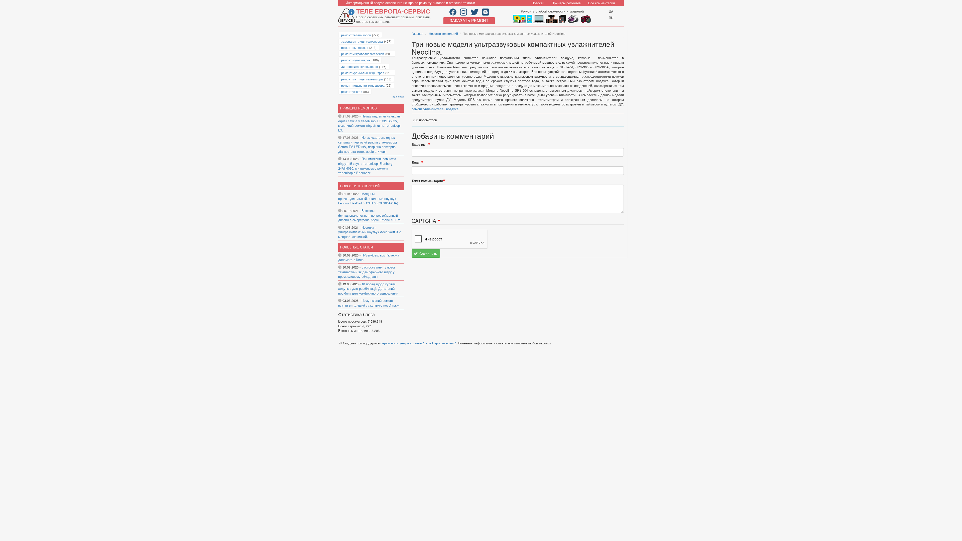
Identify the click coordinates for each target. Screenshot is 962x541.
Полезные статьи (356, 247)
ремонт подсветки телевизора (363, 85)
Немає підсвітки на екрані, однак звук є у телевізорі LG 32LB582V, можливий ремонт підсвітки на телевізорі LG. (370, 123)
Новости (538, 3)
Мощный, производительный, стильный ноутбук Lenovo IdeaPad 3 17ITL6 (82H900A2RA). (368, 198)
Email (416, 162)
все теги (398, 97)
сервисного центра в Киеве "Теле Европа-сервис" (418, 343)
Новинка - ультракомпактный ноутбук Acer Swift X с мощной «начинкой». (369, 232)
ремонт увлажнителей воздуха (435, 108)
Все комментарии (601, 3)
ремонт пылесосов (354, 47)
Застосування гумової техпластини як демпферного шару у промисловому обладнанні (366, 272)
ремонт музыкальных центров (362, 73)
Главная (417, 33)
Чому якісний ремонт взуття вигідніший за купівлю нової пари (368, 303)
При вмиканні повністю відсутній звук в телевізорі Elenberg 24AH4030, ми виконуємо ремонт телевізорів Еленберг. (367, 165)
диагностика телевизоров (359, 66)
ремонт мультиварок (355, 60)
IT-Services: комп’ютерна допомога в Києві (368, 257)
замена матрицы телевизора (362, 41)
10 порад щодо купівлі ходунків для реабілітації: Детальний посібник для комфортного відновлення (368, 289)
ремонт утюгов (351, 91)
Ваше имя (420, 144)
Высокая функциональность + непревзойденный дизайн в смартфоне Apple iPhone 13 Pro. (369, 215)
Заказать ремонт (469, 20)
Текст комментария (427, 181)
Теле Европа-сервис (393, 11)
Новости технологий (443, 33)
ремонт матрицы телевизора (362, 79)
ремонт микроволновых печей (362, 54)
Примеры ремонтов (566, 3)
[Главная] (347, 16)
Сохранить (427, 253)
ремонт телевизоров (356, 35)
